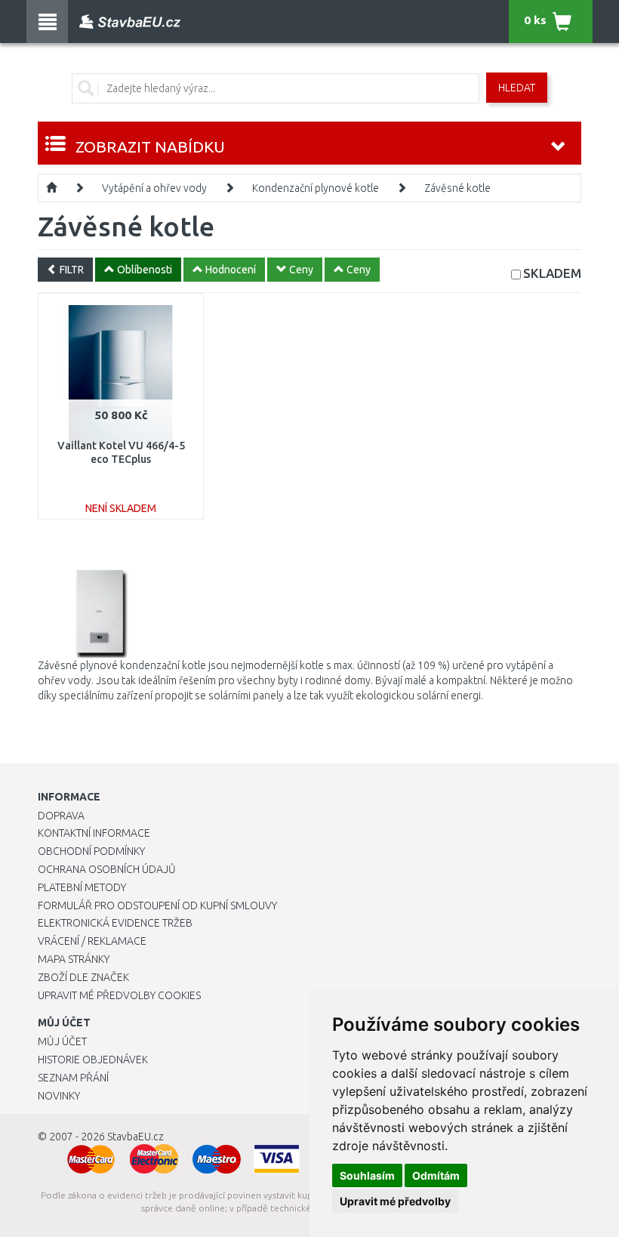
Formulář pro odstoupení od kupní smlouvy (157, 905)
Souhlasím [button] (367, 1175)
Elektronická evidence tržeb (115, 923)
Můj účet (62, 1041)
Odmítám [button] (436, 1175)
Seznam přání (73, 1078)
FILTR (70, 270)
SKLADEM (552, 273)
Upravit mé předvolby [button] (395, 1201)
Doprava (61, 816)
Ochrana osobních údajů (107, 869)
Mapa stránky (73, 959)
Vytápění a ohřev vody (154, 188)
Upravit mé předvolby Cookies (119, 995)
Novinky (59, 1096)
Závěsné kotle (457, 188)
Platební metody (82, 887)
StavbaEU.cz (135, 1137)
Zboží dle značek (83, 977)
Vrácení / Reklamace (92, 941)
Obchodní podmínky (91, 851)
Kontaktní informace (94, 833)
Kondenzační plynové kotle (315, 188)
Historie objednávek (93, 1059)
